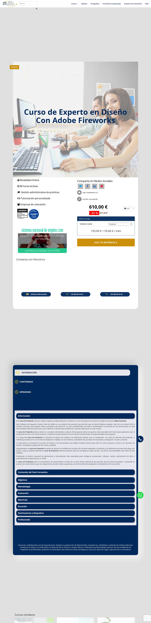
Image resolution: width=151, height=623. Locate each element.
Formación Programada (112, 4)
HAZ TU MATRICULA (106, 242)
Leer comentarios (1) (90, 192)
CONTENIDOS (24, 382)
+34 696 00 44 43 (77, 294)
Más (146, 4)
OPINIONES (23, 392)
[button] (129, 208)
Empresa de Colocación (133, 4)
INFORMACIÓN (26, 372)
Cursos (74, 4)
